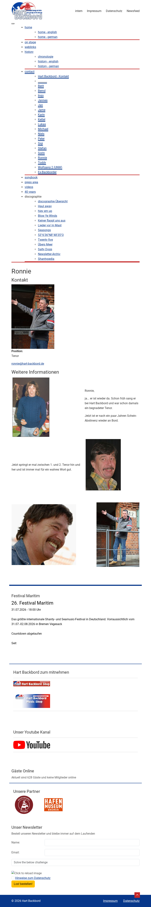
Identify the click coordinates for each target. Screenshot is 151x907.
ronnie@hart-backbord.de (27, 363)
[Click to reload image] (26, 873)
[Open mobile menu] (12, 23)
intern (78, 11)
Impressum (94, 11)
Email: (15, 852)
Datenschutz (114, 11)
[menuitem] (28, 27)
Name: (15, 842)
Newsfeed (133, 11)
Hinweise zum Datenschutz (32, 878)
